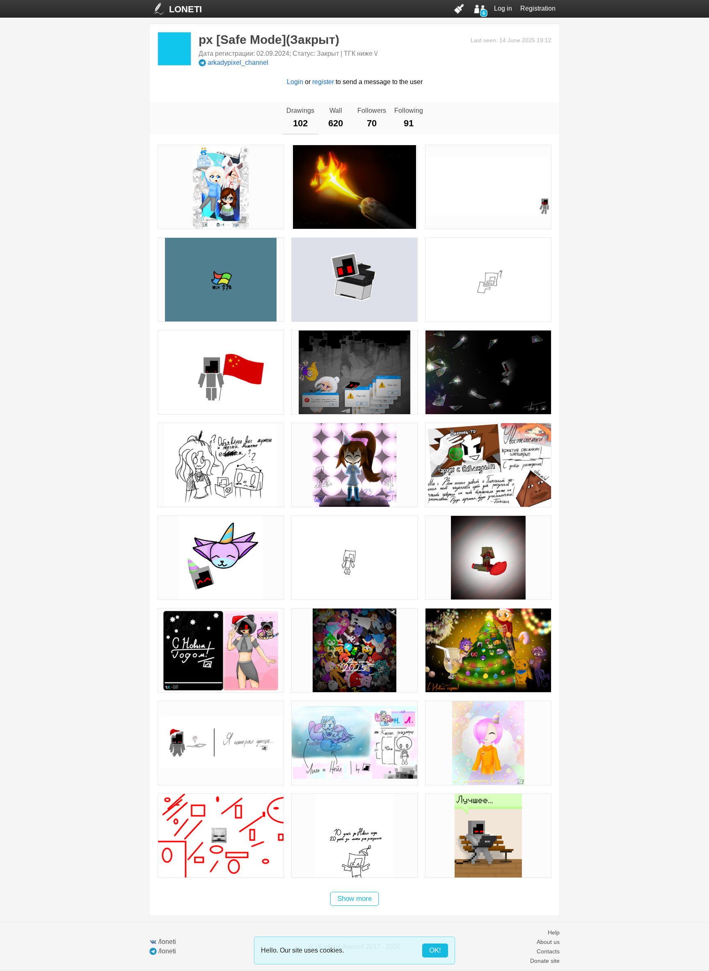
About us (548, 942)
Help (554, 932)
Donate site (545, 960)
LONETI (185, 9)
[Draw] (459, 8)
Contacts (548, 951)
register (323, 81)
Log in (503, 8)
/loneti (167, 941)
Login (295, 81)
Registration (538, 8)
